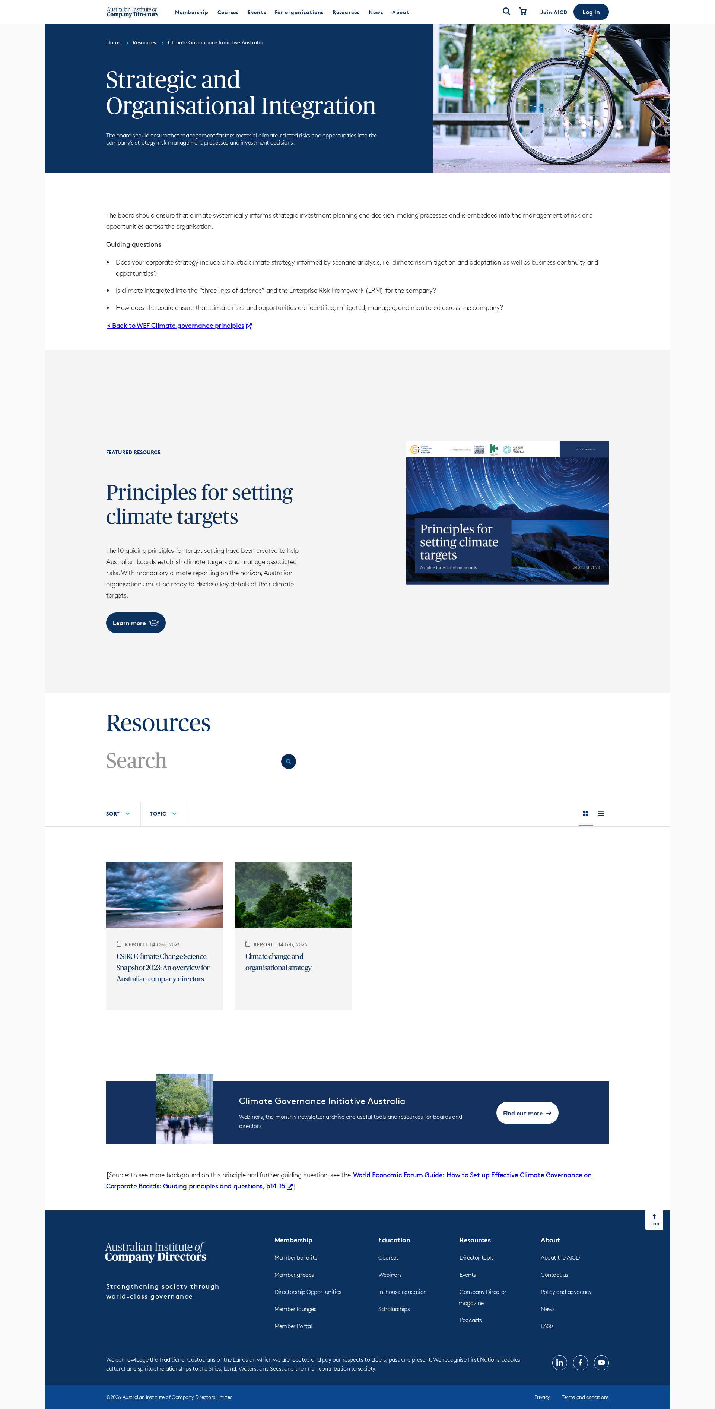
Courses (388, 1257)
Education (394, 1239)
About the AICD (560, 1257)
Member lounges (295, 1309)
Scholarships (394, 1309)
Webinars (390, 1274)
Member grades (294, 1274)
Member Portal (293, 1326)
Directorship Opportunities (307, 1291)
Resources (475, 1239)
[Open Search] (506, 12)
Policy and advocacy (566, 1291)
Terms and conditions (585, 1397)
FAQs (547, 1326)
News (547, 1309)
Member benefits (295, 1257)
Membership (293, 1239)
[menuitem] (192, 12)
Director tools (476, 1257)
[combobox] (190, 761)
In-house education (402, 1291)
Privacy (542, 1397)
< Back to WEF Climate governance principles (175, 325)
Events (468, 1274)
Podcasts (471, 1320)
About (550, 1239)
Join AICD (554, 12)
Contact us (554, 1274)
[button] (591, 12)
